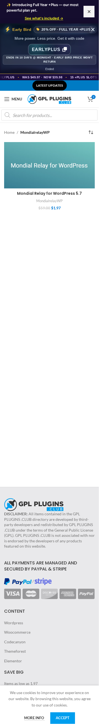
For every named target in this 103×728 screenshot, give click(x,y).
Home (9, 132)
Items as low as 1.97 (21, 683)
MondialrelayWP (49, 201)
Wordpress (13, 622)
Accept (62, 718)
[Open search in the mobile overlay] (49, 115)
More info (34, 718)
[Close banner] (93, 29)
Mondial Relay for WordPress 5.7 (49, 193)
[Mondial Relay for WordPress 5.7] (49, 165)
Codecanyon (15, 641)
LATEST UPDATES (49, 85)
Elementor (13, 660)
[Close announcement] (88, 11)
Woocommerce (17, 632)
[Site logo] (49, 98)
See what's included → (44, 18)
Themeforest (15, 651)
